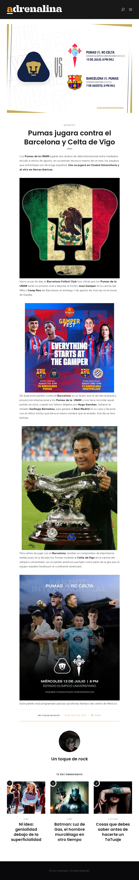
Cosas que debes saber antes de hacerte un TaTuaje (113, 832)
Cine (26, 819)
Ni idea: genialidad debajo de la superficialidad (26, 832)
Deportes (69, 125)
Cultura (113, 819)
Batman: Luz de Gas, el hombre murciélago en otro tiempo (69, 832)
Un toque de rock (49, 715)
